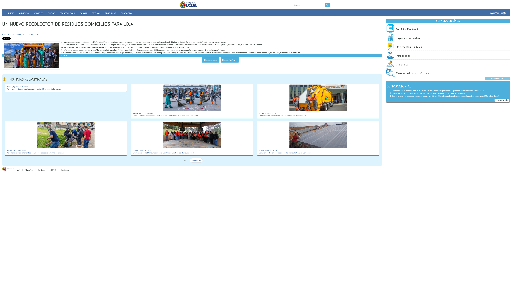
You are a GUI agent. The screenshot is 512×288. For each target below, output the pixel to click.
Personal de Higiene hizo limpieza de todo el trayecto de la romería (34, 89)
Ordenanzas (403, 64)
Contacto (126, 13)
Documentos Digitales (409, 46)
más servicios (497, 78)
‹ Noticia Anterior (210, 60)
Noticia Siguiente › (229, 60)
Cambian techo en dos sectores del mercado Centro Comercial (285, 153)
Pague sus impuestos (408, 38)
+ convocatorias (502, 100)
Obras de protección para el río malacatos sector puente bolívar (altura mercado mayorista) (429, 93)
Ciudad (51, 13)
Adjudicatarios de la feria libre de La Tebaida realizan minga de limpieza (35, 153)
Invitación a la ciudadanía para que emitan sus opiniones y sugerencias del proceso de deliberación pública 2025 (438, 90)
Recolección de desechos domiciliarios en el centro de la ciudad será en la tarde (165, 115)
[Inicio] (188, 4)
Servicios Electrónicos (409, 29)
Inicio (11, 13)
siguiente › (196, 160)
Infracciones (403, 55)
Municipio (24, 13)
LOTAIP (53, 170)
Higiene (64, 55)
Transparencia (67, 13)
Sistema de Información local (412, 73)
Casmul (84, 13)
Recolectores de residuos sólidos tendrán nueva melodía (282, 115)
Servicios (38, 13)
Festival (96, 13)
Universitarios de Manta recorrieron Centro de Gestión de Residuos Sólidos (164, 153)
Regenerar (110, 13)
